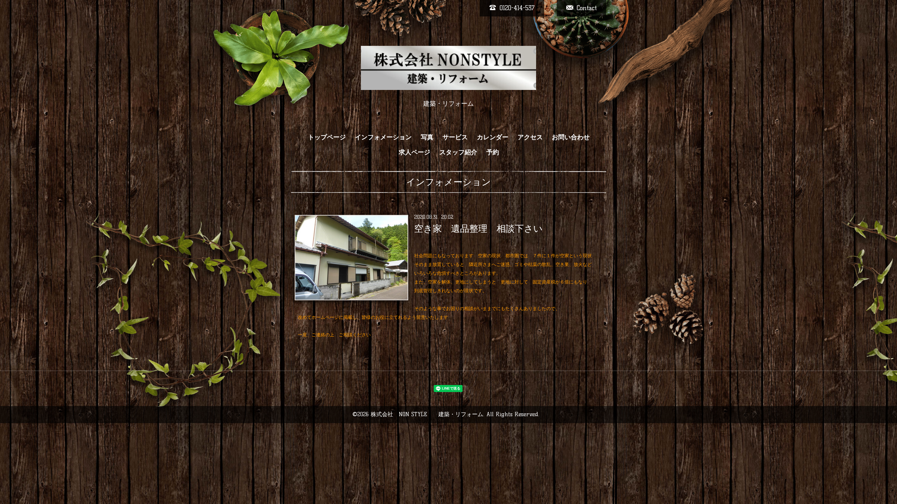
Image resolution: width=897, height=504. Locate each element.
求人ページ (414, 152)
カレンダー (492, 137)
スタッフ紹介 (458, 152)
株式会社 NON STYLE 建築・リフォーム (427, 414)
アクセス (530, 137)
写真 (427, 137)
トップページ (327, 137)
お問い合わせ (571, 137)
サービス (455, 137)
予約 (492, 152)
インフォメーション (383, 137)
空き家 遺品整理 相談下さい (478, 228)
